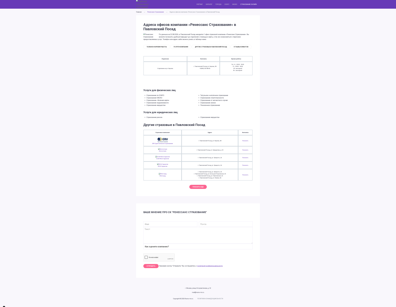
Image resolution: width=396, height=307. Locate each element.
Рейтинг (200, 4)
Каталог (209, 4)
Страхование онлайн (248, 4)
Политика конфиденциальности (210, 298)
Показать (245, 140)
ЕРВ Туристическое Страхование (162, 143)
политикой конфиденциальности (210, 266)
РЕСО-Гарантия (162, 166)
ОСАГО (227, 4)
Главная (139, 12)
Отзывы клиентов (241, 47)
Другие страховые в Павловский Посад (211, 47)
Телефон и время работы (157, 47)
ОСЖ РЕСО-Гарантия (162, 158)
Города (218, 4)
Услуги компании (181, 47)
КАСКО (234, 4)
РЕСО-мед (163, 176)
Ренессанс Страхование (155, 12)
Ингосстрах (162, 151)
